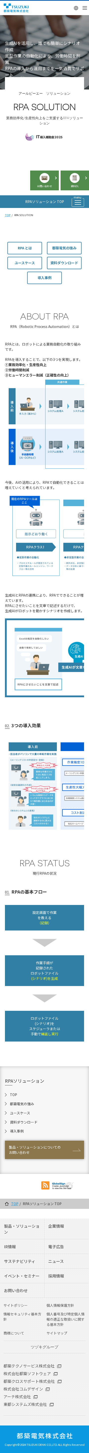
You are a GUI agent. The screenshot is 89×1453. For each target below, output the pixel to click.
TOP (7, 215)
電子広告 (56, 1247)
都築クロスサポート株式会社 (29, 1381)
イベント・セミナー (22, 1276)
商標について (13, 1333)
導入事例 (44, 277)
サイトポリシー (15, 1305)
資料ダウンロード (64, 262)
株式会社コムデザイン (23, 1389)
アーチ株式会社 (17, 1396)
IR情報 (10, 1247)
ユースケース (25, 262)
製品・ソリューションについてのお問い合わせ (35, 1150)
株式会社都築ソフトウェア (27, 1373)
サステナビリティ (19, 1261)
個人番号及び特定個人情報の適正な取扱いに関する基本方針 (65, 1319)
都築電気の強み (64, 247)
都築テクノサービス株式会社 (29, 1366)
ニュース (56, 1261)
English (76, 8)
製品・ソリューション (22, 1229)
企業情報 (56, 1226)
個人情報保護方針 (60, 1305)
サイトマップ (56, 1333)
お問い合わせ (16, 1290)
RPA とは (25, 247)
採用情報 (56, 1276)
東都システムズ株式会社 (25, 1404)
